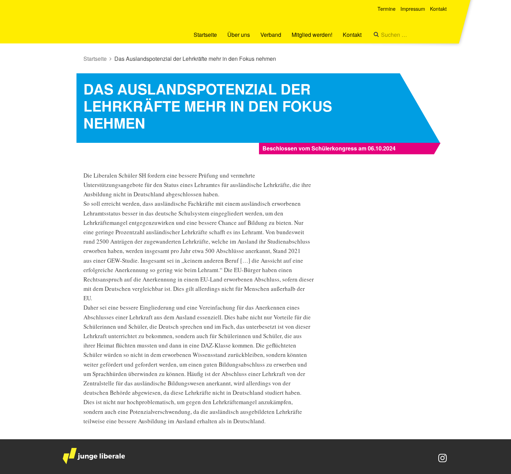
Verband (270, 35)
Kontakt (352, 35)
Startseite (205, 35)
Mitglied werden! (312, 35)
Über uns (238, 35)
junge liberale (94, 456)
